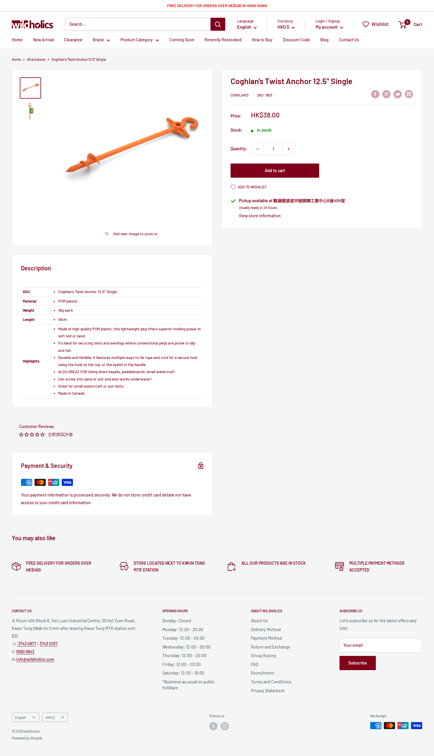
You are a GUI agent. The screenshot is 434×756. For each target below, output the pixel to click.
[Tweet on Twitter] (398, 94)
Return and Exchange (270, 646)
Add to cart (275, 170)
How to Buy (262, 40)
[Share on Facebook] (375, 94)
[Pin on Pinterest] (386, 94)
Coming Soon (181, 40)
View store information (260, 215)
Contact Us (349, 40)
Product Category (136, 40)
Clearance (73, 40)
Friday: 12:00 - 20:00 (181, 664)
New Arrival (43, 40)
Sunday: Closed (176, 620)
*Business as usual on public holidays (188, 684)
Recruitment (262, 672)
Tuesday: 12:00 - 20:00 (183, 638)
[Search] (218, 24)
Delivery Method (266, 629)
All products (36, 59)
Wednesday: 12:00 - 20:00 (186, 646)
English (20, 717)
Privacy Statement (268, 690)
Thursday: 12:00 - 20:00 (184, 655)
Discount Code (296, 40)
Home (17, 40)
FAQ (254, 664)
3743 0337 (49, 643)
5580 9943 (25, 651)
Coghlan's (240, 95)
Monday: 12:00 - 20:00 (182, 629)
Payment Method (266, 638)
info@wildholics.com (35, 659)
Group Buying (263, 655)
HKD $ (50, 717)
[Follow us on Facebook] (213, 726)
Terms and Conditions (271, 681)
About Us (259, 620)
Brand (98, 40)
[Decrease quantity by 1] (257, 149)
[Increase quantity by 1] (289, 149)
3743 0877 (26, 643)
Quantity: (239, 148)
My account (327, 27)
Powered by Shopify (27, 738)
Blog (324, 40)
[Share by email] (409, 94)
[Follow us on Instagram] (225, 726)
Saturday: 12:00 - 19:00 (183, 672)
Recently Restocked (223, 40)
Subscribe (357, 662)
